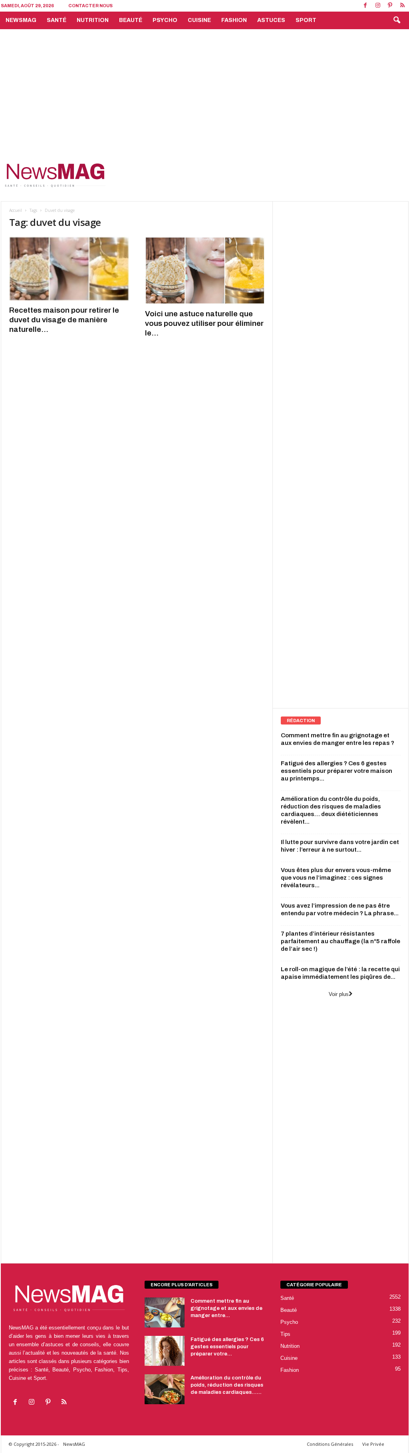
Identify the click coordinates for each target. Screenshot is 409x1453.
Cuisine (199, 20)
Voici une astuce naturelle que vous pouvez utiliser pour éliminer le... (204, 323)
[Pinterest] (390, 6)
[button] (396, 20)
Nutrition (93, 20)
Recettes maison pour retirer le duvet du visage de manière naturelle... (64, 319)
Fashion (234, 20)
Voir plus (339, 994)
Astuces (271, 20)
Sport (306, 20)
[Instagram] (378, 6)
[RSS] (402, 6)
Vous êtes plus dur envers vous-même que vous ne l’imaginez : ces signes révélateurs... (336, 877)
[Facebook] (365, 6)
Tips (285, 1334)
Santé (56, 20)
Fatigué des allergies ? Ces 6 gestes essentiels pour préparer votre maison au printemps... (336, 771)
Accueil (15, 210)
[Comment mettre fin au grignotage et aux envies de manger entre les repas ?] (165, 1312)
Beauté (130, 20)
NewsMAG (21, 20)
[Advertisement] (204, 89)
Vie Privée (373, 1444)
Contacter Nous (90, 5)
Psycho (165, 20)
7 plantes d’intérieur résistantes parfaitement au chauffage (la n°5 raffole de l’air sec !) (340, 941)
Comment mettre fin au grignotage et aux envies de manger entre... (226, 1308)
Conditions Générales (330, 1444)
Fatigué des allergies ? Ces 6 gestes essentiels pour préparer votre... (227, 1347)
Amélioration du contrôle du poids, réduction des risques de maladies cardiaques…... (227, 1385)
